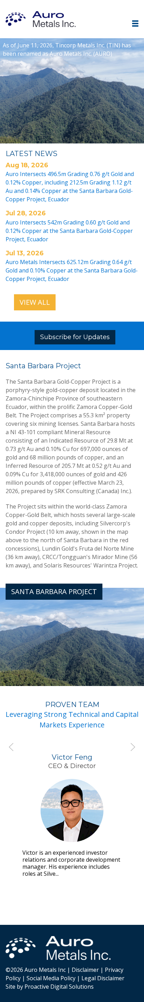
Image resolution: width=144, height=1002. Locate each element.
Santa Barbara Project (54, 591)
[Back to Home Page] (58, 948)
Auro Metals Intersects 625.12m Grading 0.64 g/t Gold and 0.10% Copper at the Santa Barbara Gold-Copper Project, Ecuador (72, 270)
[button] (135, 23)
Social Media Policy (51, 978)
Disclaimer (85, 970)
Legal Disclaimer (102, 978)
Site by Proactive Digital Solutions (50, 986)
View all (35, 302)
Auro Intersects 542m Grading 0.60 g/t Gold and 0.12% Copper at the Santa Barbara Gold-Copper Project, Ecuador (69, 230)
